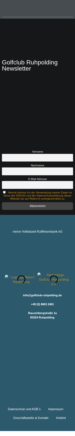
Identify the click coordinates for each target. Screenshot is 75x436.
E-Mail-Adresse (37, 178)
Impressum (55, 409)
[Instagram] (37, 328)
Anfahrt (61, 418)
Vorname (37, 151)
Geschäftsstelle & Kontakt (30, 418)
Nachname (37, 165)
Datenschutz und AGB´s (24, 409)
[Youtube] (49, 328)
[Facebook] (26, 328)
